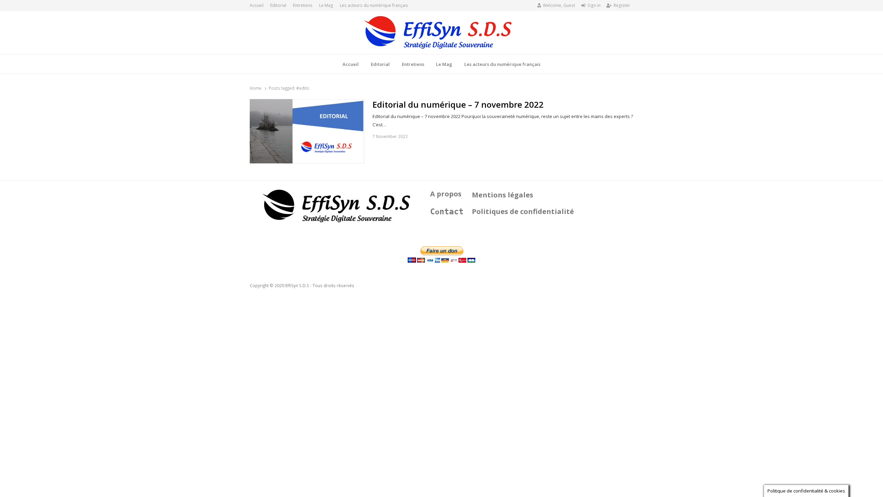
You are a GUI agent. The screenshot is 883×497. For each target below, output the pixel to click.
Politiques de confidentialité (523, 211)
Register (622, 5)
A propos (446, 193)
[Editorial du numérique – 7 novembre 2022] (307, 103)
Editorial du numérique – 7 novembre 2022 (458, 104)
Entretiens (302, 5)
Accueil (257, 5)
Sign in (594, 5)
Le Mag (326, 5)
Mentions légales (502, 194)
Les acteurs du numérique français (374, 5)
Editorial (278, 5)
